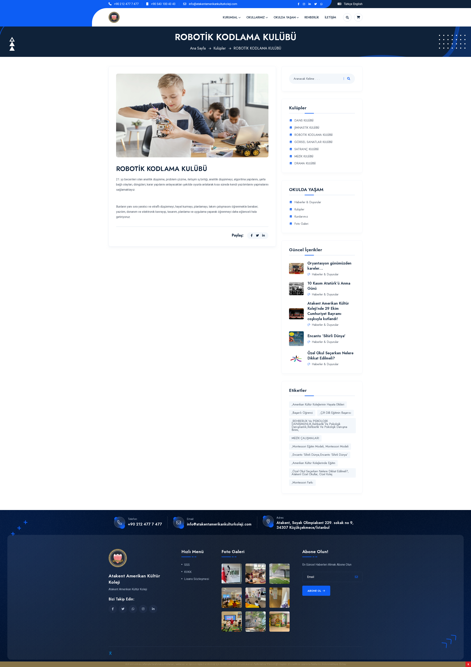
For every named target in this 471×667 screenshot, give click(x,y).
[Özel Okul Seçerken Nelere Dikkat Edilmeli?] (296, 358)
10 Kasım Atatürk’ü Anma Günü (328, 286)
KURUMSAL (230, 17)
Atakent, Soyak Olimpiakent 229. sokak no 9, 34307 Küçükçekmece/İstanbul (315, 525)
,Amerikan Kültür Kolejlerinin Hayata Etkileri (318, 404)
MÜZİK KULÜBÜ (303, 156)
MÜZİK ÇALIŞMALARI (305, 438)
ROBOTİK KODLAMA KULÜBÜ (257, 48)
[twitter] (315, 4)
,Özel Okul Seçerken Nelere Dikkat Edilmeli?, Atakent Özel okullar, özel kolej (320, 472)
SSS (187, 565)
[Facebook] (298, 4)
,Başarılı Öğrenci (302, 413)
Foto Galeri (301, 224)
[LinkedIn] (263, 235)
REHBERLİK (311, 17)
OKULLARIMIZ (255, 17)
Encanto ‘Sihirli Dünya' (326, 336)
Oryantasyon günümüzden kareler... (329, 266)
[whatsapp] (321, 4)
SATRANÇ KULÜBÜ (306, 149)
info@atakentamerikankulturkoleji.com (213, 4)
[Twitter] (257, 235)
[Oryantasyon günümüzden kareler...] (296, 268)
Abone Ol (315, 591)
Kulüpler (220, 48)
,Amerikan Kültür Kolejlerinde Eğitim (313, 463)
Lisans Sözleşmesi (196, 579)
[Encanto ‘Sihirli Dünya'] (296, 338)
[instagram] (304, 4)
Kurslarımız (301, 216)
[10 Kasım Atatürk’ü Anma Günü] (296, 288)
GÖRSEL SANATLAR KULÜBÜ (313, 142)
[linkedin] (310, 4)
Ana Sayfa (198, 48)
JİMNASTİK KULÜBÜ (306, 128)
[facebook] (113, 609)
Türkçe (348, 4)
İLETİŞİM (330, 17)
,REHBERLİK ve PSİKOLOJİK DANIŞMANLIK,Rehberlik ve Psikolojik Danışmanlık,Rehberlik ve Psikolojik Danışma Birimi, (319, 425)
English (357, 4)
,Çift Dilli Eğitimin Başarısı (335, 413)
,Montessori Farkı (302, 482)
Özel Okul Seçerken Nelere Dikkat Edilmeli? (330, 355)
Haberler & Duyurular (307, 202)
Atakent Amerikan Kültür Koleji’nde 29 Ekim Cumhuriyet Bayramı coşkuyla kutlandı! (328, 311)
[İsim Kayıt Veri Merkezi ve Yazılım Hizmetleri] (110, 653)
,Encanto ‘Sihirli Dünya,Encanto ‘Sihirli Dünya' (320, 455)
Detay (342, 664)
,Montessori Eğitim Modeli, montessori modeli (320, 446)
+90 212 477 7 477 (126, 4)
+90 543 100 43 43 (163, 4)
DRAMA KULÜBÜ (305, 163)
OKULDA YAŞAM (285, 17)
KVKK (188, 572)
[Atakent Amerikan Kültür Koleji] (114, 17)
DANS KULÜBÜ (304, 120)
